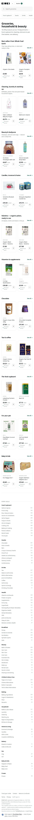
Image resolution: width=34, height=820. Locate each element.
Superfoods (17, 605)
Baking (4, 692)
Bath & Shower (17, 647)
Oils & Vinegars (17, 523)
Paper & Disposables (17, 719)
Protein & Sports (17, 598)
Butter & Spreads (17, 685)
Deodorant (17, 662)
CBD (17, 615)
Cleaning (17, 714)
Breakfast (5, 627)
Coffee (17, 580)
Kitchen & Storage (17, 722)
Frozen (4, 773)
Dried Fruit (17, 553)
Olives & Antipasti (17, 558)
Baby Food (17, 766)
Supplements (17, 600)
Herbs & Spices (17, 508)
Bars (17, 548)
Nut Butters (17, 635)
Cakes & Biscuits (17, 747)
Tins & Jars (17, 536)
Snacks (17, 15)
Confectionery (17, 563)
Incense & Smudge (17, 729)
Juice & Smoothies (17, 578)
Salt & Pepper (17, 518)
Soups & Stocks (17, 520)
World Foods (17, 533)
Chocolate (17, 543)
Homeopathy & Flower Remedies (17, 608)
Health (31, 15)
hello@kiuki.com (20, 811)
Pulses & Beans (17, 530)
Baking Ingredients (17, 695)
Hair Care (17, 650)
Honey (17, 630)
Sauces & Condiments (17, 515)
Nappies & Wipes (17, 764)
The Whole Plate (17, 814)
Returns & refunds (24, 793)
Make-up (17, 665)
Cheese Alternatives (17, 682)
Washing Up (17, 717)
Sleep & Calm (17, 620)
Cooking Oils (17, 525)
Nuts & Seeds (17, 545)
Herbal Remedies (17, 613)
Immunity (17, 603)
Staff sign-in (16, 797)
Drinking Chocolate (17, 588)
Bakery (4, 741)
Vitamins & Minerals (17, 595)
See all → (29, 48)
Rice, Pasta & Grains (17, 513)
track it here (29, 811)
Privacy (9, 797)
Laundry (17, 712)
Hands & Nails (17, 670)
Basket (19, 3)
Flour (17, 700)
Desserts (17, 702)
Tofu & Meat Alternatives (17, 687)
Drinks (23, 15)
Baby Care (17, 769)
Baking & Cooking (17, 528)
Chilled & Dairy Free (8, 677)
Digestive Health (17, 610)
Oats (17, 640)
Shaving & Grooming (17, 672)
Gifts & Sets (17, 734)
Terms (3, 797)
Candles (17, 732)
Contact (15, 793)
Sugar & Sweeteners (17, 697)
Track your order (6, 793)
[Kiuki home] (6, 3)
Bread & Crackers (17, 744)
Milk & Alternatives (17, 575)
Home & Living (6, 726)
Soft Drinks (17, 583)
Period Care (17, 667)
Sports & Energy (17, 585)
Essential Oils (17, 657)
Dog (17, 754)
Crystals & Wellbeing (17, 737)
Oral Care (17, 655)
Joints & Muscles (17, 618)
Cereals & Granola (17, 633)
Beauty (4, 645)
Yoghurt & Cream (17, 680)
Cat (17, 756)
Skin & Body (17, 660)
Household (5, 707)
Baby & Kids (5, 761)
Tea (17, 570)
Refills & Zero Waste (17, 709)
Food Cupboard (7, 15)
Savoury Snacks (17, 560)
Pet (3, 751)
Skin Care (17, 652)
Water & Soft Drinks (17, 573)
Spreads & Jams (17, 637)
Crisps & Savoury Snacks (17, 550)
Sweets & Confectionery (17, 555)
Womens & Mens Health (17, 623)
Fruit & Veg (17, 510)
